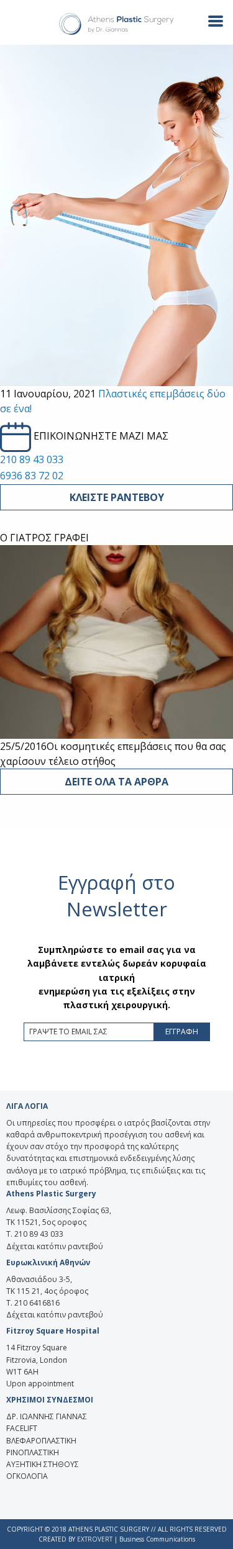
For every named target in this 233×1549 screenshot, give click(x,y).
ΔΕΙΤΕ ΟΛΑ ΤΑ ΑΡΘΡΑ (116, 781)
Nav (210, 20)
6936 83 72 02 (31, 475)
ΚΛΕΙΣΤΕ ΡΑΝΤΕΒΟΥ (117, 497)
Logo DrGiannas (116, 24)
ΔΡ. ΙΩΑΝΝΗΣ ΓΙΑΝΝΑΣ (46, 1416)
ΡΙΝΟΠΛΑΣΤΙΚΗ (32, 1452)
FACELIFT (21, 1428)
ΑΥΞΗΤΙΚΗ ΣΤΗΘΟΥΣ (42, 1464)
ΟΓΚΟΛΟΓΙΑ (27, 1476)
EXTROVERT (94, 1539)
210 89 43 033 (31, 459)
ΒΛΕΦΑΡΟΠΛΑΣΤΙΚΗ (41, 1440)
